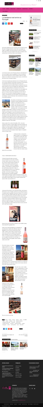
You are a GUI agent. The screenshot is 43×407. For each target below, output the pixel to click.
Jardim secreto (18, 322)
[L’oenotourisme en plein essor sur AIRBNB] (31, 33)
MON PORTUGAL (24, 8)
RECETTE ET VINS (19, 375)
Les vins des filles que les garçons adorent (7, 376)
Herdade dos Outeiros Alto (6, 322)
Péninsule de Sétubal (18, 323)
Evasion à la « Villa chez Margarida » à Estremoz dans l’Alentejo (14, 348)
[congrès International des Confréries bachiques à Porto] (6, 344)
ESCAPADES (18, 369)
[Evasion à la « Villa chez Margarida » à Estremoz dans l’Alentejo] (15, 344)
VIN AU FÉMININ (5, 11)
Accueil (4, 8)
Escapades (30, 8)
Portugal (23, 323)
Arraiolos (13, 319)
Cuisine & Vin (19, 8)
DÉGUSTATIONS (18, 366)
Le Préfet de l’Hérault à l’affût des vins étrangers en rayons (37, 38)
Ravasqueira (4, 324)
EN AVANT (12, 346)
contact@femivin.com (21, 400)
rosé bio (8, 324)
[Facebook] (36, 0)
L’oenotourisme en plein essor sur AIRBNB (31, 63)
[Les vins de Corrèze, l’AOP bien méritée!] (32, 70)
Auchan (21, 319)
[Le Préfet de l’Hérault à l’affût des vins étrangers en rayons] (31, 38)
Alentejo (10, 319)
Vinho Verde (21, 324)
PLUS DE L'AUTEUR (14, 339)
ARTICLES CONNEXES (6, 339)
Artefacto (17, 319)
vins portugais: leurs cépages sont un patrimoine (8, 335)
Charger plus (34, 51)
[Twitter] (40, 0)
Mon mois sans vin (5, 371)
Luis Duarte (12, 323)
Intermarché (13, 322)
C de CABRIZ (25, 319)
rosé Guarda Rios (13, 324)
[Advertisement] (15, 27)
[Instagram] (38, 0)
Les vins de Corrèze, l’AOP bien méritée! (31, 73)
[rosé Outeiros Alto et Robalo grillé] (23, 344)
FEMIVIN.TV (18, 370)
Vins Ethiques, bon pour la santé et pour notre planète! (35, 366)
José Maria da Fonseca (6, 323)
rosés (18, 324)
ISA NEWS (7, 8)
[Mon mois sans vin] (31, 42)
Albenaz (6, 319)
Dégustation (12, 8)
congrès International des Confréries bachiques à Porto (5, 348)
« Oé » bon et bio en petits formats (23, 335)
